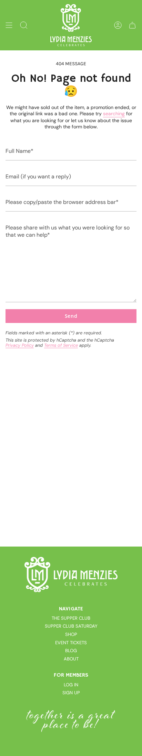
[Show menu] (9, 25)
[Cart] (132, 25)
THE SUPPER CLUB (71, 618)
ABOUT (71, 659)
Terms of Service (61, 345)
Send (71, 316)
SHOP (71, 634)
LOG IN (71, 685)
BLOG (71, 651)
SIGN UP (71, 693)
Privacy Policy (20, 345)
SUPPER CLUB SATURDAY (71, 626)
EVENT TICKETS (71, 643)
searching (114, 113)
